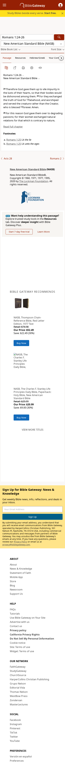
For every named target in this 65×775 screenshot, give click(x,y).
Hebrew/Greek (37, 57)
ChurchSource (18, 675)
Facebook (15, 720)
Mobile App (16, 577)
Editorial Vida (17, 687)
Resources (20, 57)
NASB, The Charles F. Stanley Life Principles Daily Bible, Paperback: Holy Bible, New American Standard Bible (32, 393)
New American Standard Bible (28, 169)
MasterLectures (19, 704)
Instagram (16, 724)
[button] (60, 5)
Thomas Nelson (19, 691)
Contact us (16, 626)
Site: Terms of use (20, 647)
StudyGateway (18, 671)
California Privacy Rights (25, 634)
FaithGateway (17, 666)
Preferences (17, 760)
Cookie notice (17, 642)
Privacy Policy (20, 541)
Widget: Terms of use (22, 651)
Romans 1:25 (13, 139)
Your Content (55, 57)
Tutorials (15, 613)
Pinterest (15, 728)
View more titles (32, 429)
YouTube (15, 741)
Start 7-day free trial (19, 231)
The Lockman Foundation (33, 181)
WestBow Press (19, 696)
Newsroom (16, 589)
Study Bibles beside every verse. (31, 13)
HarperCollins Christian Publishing (29, 679)
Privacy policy (18, 630)
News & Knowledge (21, 568)
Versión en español (21, 756)
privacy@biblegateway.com (16, 544)
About (13, 564)
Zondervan (16, 700)
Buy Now (21, 343)
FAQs (13, 609)
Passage (7, 57)
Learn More (43, 231)
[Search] (59, 37)
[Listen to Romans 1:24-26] (40, 67)
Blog (12, 585)
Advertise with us (19, 622)
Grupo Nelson (18, 683)
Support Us (16, 593)
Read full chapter (13, 126)
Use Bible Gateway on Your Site (27, 617)
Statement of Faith (20, 573)
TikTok (13, 732)
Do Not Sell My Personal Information (32, 638)
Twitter (14, 736)
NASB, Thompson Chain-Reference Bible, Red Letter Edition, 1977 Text (29, 320)
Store (13, 581)
